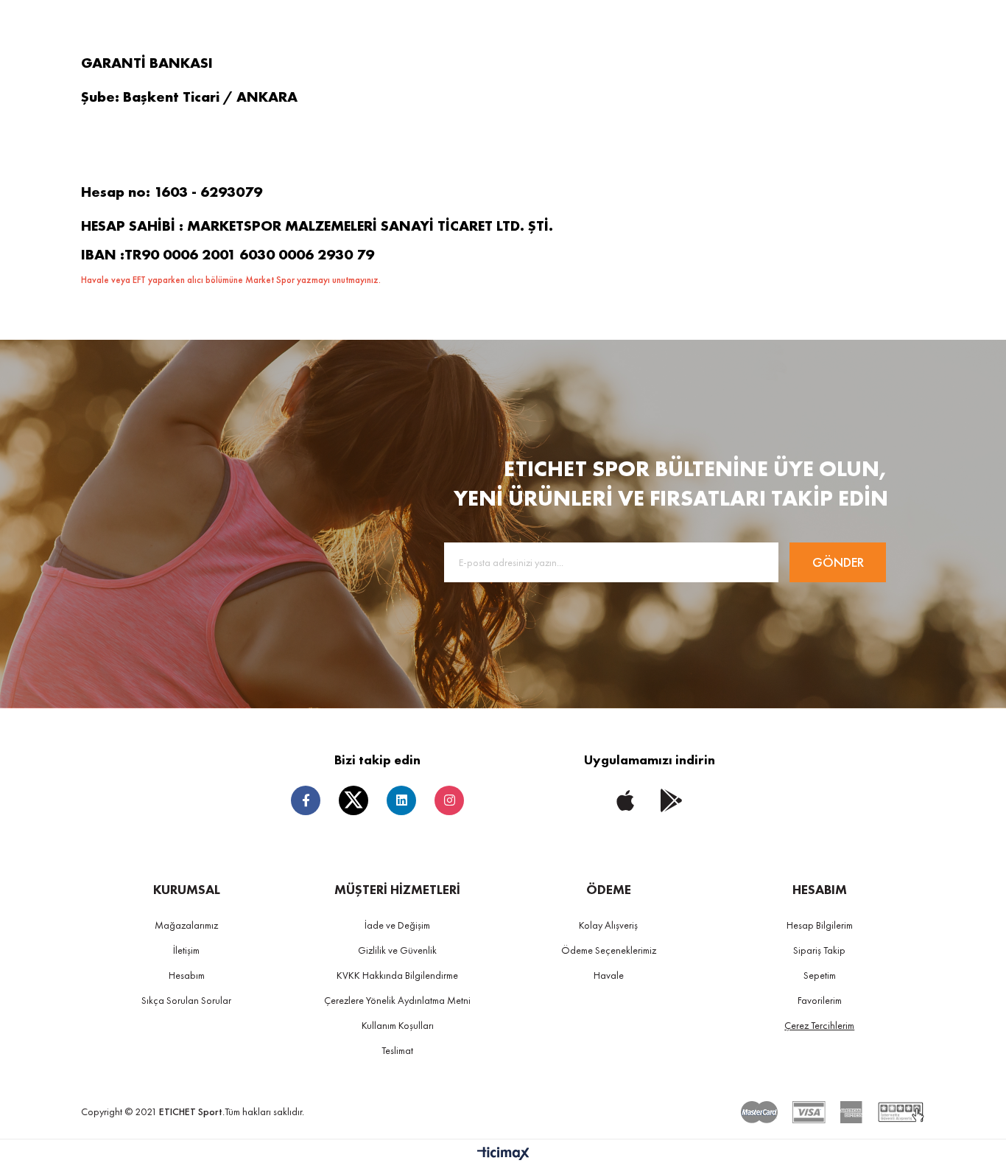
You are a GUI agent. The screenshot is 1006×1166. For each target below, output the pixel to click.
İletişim (186, 950)
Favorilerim (820, 1000)
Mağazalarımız (186, 925)
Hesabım (187, 975)
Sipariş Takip (819, 950)
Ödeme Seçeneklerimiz (608, 950)
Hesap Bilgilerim (820, 925)
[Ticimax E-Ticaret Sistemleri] (503, 1154)
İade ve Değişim (397, 925)
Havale (609, 975)
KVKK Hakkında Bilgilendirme (397, 975)
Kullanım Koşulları (398, 1025)
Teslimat (397, 1050)
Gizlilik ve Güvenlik (397, 950)
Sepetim (819, 975)
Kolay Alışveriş (608, 925)
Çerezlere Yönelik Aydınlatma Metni (397, 1000)
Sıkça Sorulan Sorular (186, 1000)
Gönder (838, 562)
